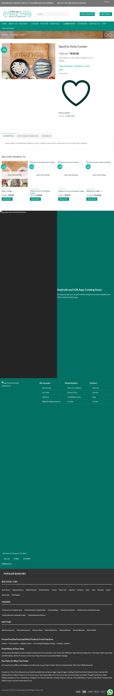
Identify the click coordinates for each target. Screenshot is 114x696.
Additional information (28, 136)
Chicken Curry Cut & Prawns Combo (71, 191)
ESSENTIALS (55, 24)
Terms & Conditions (74, 388)
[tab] (8, 136)
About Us (13, 24)
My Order (45, 392)
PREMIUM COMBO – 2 (94, 191)
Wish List (45, 397)
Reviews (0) (46, 136)
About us (95, 388)
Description (8, 136)
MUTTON (44, 24)
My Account (46, 388)
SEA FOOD (23, 24)
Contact (95, 401)
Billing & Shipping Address (51, 401)
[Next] (112, 183)
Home (4, 24)
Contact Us (94, 24)
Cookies (70, 401)
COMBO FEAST (69, 24)
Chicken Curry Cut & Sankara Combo (40, 192)
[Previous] (1, 183)
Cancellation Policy (74, 397)
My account (8, 28)
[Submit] (67, 14)
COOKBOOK (82, 24)
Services (95, 392)
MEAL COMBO (7, 191)
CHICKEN (35, 24)
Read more (7, 199)
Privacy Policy (72, 392)
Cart (104, 24)
